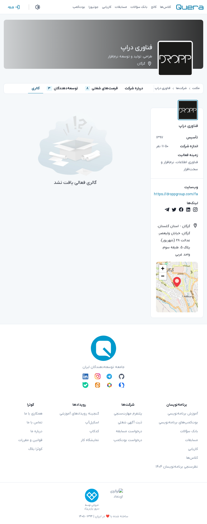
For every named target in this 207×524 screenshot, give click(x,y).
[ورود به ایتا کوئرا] (97, 385)
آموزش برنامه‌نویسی (183, 413)
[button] (177, 282)
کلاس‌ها (192, 457)
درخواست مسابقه (129, 431)
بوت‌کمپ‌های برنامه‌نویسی (178, 422)
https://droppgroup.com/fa (176, 194)
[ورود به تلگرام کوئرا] (109, 376)
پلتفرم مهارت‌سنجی (128, 413)
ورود (11, 7)
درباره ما (36, 431)
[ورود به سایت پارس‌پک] (92, 496)
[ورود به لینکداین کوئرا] (85, 376)
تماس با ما (34, 422)
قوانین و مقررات (30, 440)
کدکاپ (94, 431)
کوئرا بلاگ (35, 449)
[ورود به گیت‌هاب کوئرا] (121, 376)
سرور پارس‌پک (91, 508)
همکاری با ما (33, 413)
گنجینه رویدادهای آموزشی (79, 413)
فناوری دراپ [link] (162, 88)
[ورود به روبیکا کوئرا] (109, 385)
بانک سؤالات (189, 431)
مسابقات (191, 440)
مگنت (196, 88)
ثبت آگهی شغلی (130, 422)
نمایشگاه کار (90, 440)
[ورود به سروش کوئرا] (121, 385)
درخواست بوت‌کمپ (128, 440)
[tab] (134, 88)
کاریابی (193, 449)
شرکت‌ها (181, 88)
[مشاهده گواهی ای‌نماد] (113, 499)
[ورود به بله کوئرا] (85, 385)
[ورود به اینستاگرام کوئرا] (97, 376)
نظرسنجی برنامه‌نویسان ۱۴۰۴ (177, 466)
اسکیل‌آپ (92, 422)
